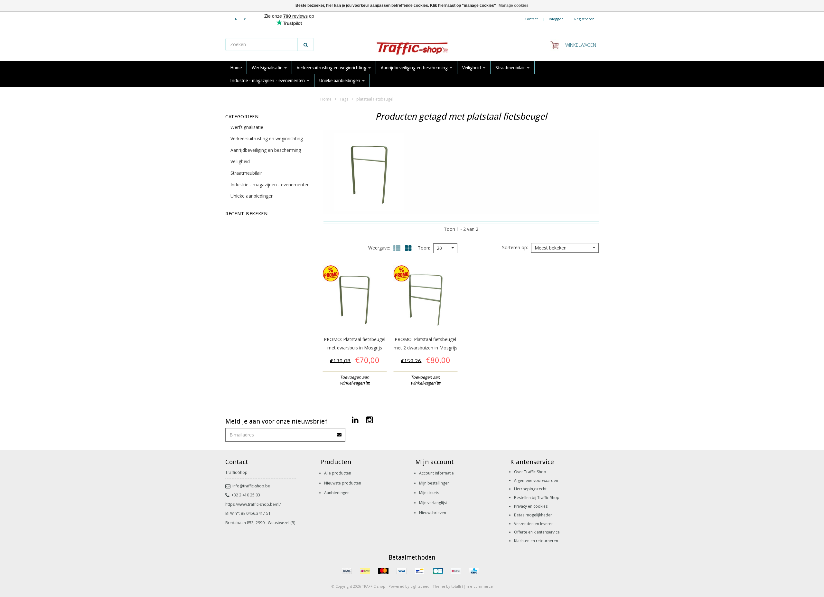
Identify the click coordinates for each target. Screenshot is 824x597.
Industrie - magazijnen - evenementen (268, 80)
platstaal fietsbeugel (374, 99)
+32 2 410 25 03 (245, 495)
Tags (344, 99)
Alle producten (337, 473)
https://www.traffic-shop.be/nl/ (253, 504)
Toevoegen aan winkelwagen (355, 380)
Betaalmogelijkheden (533, 515)
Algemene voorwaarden (536, 480)
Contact (531, 18)
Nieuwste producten (342, 483)
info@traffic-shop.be (251, 486)
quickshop (354, 316)
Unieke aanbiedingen (340, 80)
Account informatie (436, 473)
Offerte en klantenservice (537, 532)
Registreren (584, 18)
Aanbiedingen (337, 492)
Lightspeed (419, 586)
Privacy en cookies (531, 506)
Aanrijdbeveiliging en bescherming (415, 67)
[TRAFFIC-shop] (412, 45)
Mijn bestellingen (434, 483)
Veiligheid (472, 67)
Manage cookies (514, 5)
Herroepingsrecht (530, 489)
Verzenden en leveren (534, 523)
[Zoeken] (305, 44)
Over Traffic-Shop (530, 472)
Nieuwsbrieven (432, 512)
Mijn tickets (429, 492)
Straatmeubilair (510, 67)
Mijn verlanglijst (433, 502)
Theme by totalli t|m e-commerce (463, 586)
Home (236, 67)
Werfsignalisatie (268, 67)
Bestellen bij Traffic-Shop (536, 497)
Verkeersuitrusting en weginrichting (332, 67)
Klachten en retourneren (536, 540)
